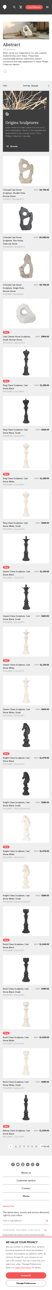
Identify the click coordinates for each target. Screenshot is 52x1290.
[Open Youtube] (18, 1164)
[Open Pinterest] (23, 1164)
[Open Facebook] (13, 1164)
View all (45, 1146)
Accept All (26, 1275)
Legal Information (23, 1268)
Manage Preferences (26, 1283)
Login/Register (34, 7)
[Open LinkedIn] (27, 1164)
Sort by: (26, 86)
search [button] (14, 7)
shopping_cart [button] (21, 7)
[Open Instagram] (32, 1164)
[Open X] (37, 1164)
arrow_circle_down (5, 71)
